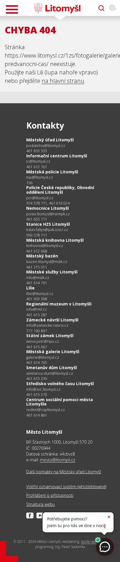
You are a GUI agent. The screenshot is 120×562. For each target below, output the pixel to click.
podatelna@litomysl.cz (45, 145)
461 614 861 (36, 415)
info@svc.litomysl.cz (43, 389)
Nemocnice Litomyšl (47, 208)
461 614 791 (36, 282)
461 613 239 (36, 378)
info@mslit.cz (37, 277)
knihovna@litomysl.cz (44, 245)
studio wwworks (93, 541)
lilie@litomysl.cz (39, 293)
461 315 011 (36, 267)
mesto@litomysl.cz (57, 460)
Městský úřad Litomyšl (50, 140)
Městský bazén (42, 256)
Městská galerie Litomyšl (52, 351)
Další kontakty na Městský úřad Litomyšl (63, 471)
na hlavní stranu (63, 81)
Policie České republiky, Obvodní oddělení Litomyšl (60, 190)
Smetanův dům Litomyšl (51, 367)
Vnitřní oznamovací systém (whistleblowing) (66, 486)
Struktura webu (40, 504)
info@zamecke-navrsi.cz (47, 325)
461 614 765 (36, 362)
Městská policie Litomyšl (52, 172)
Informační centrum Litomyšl (56, 156)
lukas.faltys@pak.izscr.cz (47, 229)
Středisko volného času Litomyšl (60, 383)
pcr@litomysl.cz (39, 198)
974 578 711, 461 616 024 (48, 203)
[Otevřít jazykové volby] (112, 8)
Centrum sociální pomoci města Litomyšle (59, 402)
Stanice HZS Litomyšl (48, 224)
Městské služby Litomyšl (51, 272)
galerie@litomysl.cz (42, 357)
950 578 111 (36, 235)
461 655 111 (36, 219)
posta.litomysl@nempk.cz (48, 214)
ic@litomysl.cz (38, 161)
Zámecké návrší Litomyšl (52, 320)
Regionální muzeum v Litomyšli (58, 304)
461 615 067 (36, 346)
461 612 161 (36, 166)
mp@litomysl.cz (39, 177)
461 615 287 (36, 314)
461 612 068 (36, 251)
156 (29, 182)
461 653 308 (36, 298)
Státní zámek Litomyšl (49, 335)
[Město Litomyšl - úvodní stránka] (57, 8)
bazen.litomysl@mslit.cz (46, 261)
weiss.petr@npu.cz (42, 341)
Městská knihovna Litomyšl (55, 240)
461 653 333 (36, 150)
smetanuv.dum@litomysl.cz (49, 373)
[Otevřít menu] (12, 9)
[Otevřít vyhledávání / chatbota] (101, 8)
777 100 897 (36, 330)
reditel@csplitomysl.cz (45, 410)
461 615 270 (36, 394)
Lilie (30, 288)
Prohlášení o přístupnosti (49, 495)
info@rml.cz (36, 309)
